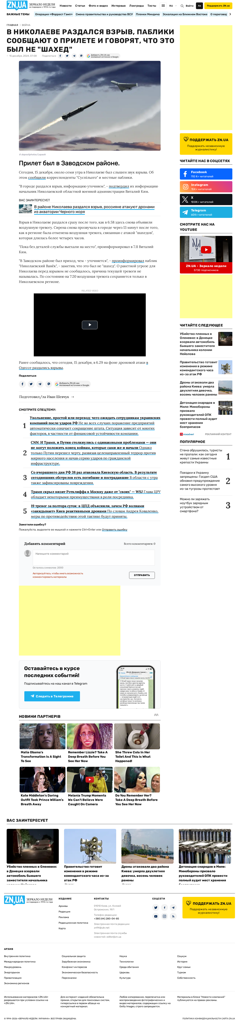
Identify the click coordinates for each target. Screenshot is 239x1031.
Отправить (142, 575)
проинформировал (128, 260)
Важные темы (18, 14)
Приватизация (13, 977)
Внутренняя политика (17, 956)
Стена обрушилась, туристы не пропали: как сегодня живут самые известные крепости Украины (201, 456)
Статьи (80, 5)
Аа (199, 5)
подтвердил (119, 186)
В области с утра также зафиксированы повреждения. (94, 477)
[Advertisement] (69, 621)
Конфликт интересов (74, 967)
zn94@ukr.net (101, 927)
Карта (62, 928)
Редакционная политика (73, 922)
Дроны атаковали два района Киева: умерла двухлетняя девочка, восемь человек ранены (198, 388)
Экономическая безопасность (80, 972)
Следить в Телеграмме (54, 696)
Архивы (63, 906)
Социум (182, 956)
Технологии (127, 961)
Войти (190, 5)
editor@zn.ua (114, 936)
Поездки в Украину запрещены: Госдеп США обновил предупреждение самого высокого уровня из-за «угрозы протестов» (200, 481)
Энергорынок (12, 972)
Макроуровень (12, 967)
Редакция (64, 911)
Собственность (186, 977)
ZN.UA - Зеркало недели (206, 266)
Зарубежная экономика (76, 961)
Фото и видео (98, 5)
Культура (125, 977)
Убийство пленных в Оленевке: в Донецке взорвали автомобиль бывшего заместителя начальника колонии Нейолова (197, 344)
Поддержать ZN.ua (218, 5)
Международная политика (20, 961)
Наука (123, 956)
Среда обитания (129, 967)
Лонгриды (136, 5)
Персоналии (69, 977)
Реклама (64, 917)
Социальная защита (74, 956)
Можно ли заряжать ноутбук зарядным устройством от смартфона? (195, 505)
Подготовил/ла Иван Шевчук (44, 396)
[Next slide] (229, 14)
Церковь (124, 972)
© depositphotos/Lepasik (32, 154)
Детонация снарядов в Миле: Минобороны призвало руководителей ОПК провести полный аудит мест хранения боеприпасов (198, 415)
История (182, 961)
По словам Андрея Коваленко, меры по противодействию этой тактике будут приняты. (94, 511)
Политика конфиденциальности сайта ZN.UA (208, 1018)
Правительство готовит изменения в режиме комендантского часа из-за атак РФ (198, 368)
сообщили (37, 177)
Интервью (118, 5)
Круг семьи (184, 967)
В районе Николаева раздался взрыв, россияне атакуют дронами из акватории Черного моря (94, 209)
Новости (66, 5)
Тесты (151, 5)
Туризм (181, 972)
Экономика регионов (16, 983)
